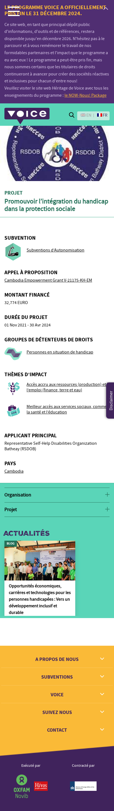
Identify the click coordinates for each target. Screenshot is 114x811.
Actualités (26, 533)
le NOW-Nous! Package (85, 95)
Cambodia (14, 471)
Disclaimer (111, 400)
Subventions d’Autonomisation (55, 250)
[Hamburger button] (14, 11)
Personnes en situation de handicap (60, 352)
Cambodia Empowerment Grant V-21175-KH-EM (48, 280)
